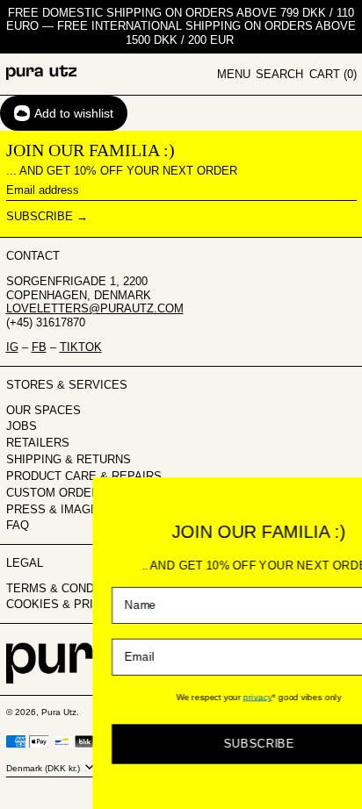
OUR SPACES (43, 410)
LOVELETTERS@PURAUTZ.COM (95, 308)
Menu (233, 74)
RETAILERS (37, 442)
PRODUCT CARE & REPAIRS (84, 476)
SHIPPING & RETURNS (68, 459)
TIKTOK (81, 347)
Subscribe (39, 216)
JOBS (21, 426)
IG (12, 347)
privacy (230, 696)
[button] (279, 74)
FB (39, 347)
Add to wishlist (73, 113)
